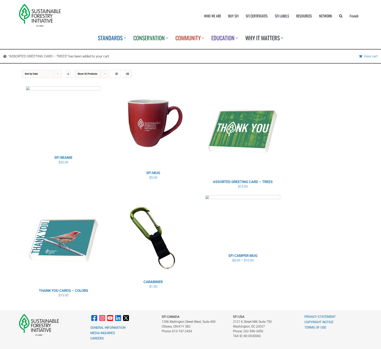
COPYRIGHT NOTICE (318, 322)
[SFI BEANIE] (63, 120)
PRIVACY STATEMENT (320, 317)
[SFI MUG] (153, 128)
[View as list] (127, 74)
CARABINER (153, 282)
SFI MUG (153, 173)
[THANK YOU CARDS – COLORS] (63, 241)
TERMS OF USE (315, 327)
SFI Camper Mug (242, 256)
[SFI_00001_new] (40, 6)
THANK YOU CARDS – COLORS (63, 290)
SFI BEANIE (63, 157)
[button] (341, 16)
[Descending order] (68, 74)
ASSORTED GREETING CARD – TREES (243, 182)
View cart (371, 56)
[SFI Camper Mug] (242, 223)
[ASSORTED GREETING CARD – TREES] (242, 132)
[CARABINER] (153, 237)
